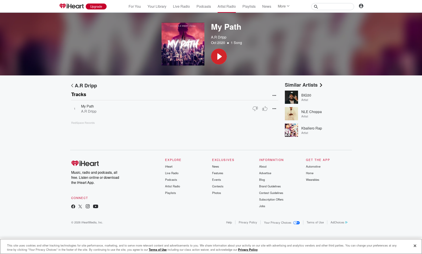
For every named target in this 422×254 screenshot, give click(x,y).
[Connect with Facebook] (73, 206)
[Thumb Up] (265, 108)
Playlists (249, 6)
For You (135, 6)
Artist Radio (227, 6)
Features (217, 173)
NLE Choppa (311, 111)
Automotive (313, 166)
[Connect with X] (80, 206)
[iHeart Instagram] (88, 206)
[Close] (415, 246)
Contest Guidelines (271, 193)
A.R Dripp (218, 37)
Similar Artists (301, 84)
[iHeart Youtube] (95, 206)
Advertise (265, 173)
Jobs (262, 206)
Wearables (312, 179)
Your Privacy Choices (277, 222)
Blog (262, 179)
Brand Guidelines (270, 186)
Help (229, 222)
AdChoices (337, 222)
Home (309, 173)
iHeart (169, 166)
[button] (219, 56)
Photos (216, 193)
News (266, 6)
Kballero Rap (311, 128)
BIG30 (306, 95)
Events (216, 179)
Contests (218, 186)
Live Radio (181, 6)
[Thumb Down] (255, 108)
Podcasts (203, 6)
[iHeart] (71, 6)
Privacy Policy (248, 222)
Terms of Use (315, 222)
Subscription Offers (271, 199)
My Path (87, 106)
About (263, 166)
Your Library (156, 6)
